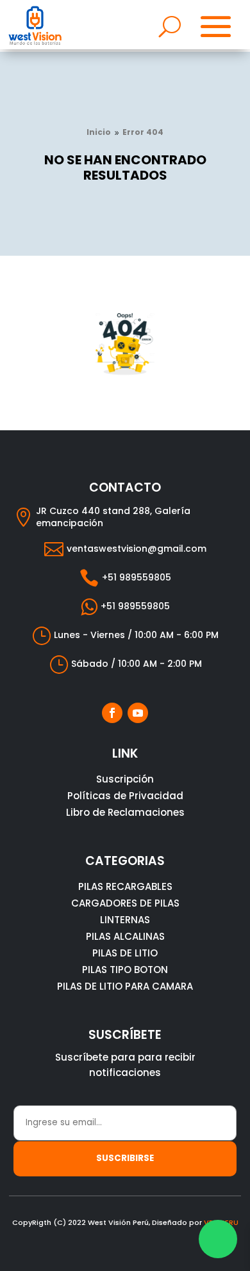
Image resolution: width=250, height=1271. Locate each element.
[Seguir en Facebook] (112, 713)
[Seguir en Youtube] (138, 713)
